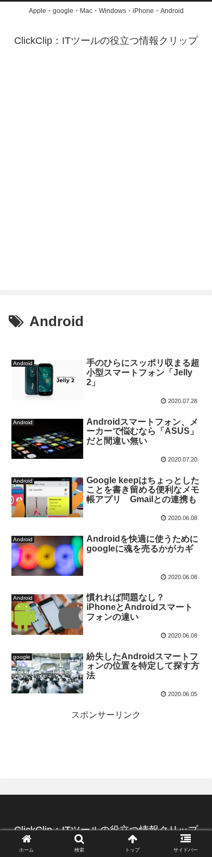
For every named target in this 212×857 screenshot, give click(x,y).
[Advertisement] (106, 184)
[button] (190, 847)
